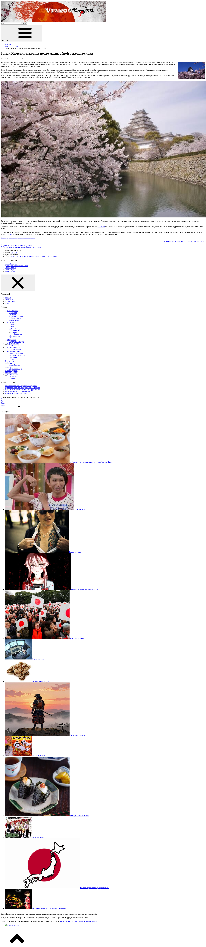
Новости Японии (13, 347)
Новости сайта (12, 375)
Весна (3, 399)
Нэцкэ (11, 338)
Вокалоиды (18, 334)
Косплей (12, 328)
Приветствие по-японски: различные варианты (22, 388)
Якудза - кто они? (75, 552)
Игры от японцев (15, 369)
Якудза (11, 359)
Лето (2, 401)
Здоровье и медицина (17, 355)
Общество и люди (13, 351)
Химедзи (101, 227)
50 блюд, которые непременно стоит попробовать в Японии (92, 462)
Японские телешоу (81, 509)
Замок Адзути (10, 271)
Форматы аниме (38, 659)
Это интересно (10, 301)
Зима (3, 403)
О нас (7, 303)
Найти (24, 23)
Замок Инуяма (10, 268)
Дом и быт (13, 313)
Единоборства (14, 365)
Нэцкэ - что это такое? (41, 681)
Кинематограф (14, 330)
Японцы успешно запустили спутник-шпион (17, 245)
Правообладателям (66, 921)
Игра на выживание (39, 837)
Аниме (11, 324)
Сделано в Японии (16, 316)
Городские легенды (16, 342)
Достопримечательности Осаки (16, 266)
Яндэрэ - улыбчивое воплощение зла (84, 589)
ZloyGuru (14, 253)
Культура (10, 322)
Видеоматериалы (15, 318)
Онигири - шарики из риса (79, 816)
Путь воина (9, 361)
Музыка (14, 332)
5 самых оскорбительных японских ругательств (22, 390)
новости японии (28, 256)
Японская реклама (38, 756)
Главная (8, 298)
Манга (11, 326)
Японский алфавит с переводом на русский (21, 386)
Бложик (12, 378)
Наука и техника (13, 344)
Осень (3, 405)
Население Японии (77, 638)
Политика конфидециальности (85, 921)
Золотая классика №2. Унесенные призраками (49, 908)
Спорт (9, 363)
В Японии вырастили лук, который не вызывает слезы (21, 247)
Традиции (13, 357)
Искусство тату (15, 336)
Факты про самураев (77, 735)
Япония (54, 256)
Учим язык (9, 300)
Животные (13, 315)
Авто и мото (14, 346)
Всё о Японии (12, 311)
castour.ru (9, 234)
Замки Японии (39, 256)
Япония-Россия (15, 349)
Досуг (9, 367)
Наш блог (13, 376)
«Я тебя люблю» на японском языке (18, 391)
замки (48, 256)
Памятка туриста (11, 371)
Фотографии (14, 320)
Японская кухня (11, 373)
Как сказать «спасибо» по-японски (18, 393)
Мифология (11, 340)
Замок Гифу (9, 270)
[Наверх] (17, 945)
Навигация (5, 40)
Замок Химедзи (15, 256)
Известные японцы (16, 353)
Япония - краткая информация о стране (94, 888)
